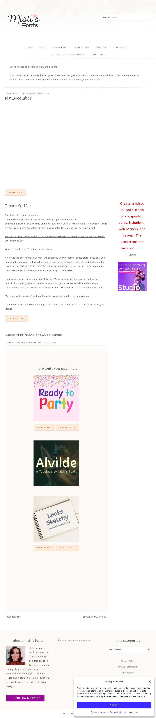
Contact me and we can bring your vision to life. (75, 79)
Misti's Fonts (24, 20)
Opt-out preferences (100, 712)
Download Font (15, 192)
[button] (149, 681)
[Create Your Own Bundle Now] (74, 640)
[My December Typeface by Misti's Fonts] (56, 185)
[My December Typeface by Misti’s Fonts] (56, 178)
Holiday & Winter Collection (36, 94)
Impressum (133, 712)
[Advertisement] (56, 584)
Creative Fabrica (13, 287)
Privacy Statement (118, 712)
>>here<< (47, 249)
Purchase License (16, 318)
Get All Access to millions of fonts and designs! (33, 67)
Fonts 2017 (12, 94)
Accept (114, 705)
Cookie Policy (128, 661)
